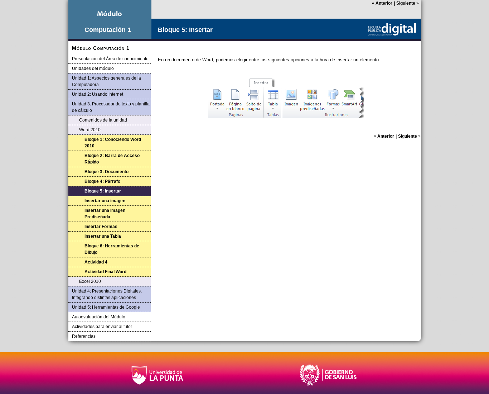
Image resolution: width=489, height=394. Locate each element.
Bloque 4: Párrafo (102, 181)
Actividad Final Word (105, 271)
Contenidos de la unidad (103, 120)
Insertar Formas (100, 226)
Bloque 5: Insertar (102, 191)
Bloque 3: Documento (106, 171)
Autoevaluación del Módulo (98, 316)
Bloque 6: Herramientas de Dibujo (111, 249)
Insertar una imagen (104, 200)
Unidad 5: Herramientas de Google (106, 307)
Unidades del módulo (93, 68)
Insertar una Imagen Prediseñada (104, 213)
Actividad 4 (95, 262)
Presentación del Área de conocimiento (110, 58)
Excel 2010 (90, 281)
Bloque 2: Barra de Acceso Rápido (112, 159)
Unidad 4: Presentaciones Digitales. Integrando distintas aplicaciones (107, 294)
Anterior (382, 3)
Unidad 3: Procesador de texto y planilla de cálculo (111, 107)
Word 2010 (90, 129)
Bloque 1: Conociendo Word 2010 (112, 142)
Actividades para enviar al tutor (102, 326)
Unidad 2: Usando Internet (97, 94)
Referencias (84, 336)
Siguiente (407, 3)
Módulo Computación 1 (101, 48)
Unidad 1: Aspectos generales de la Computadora (106, 81)
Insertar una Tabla (102, 236)
